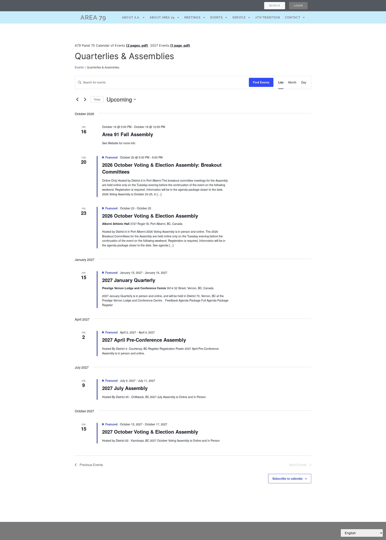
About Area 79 (162, 17)
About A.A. (131, 17)
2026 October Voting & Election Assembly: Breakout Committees (162, 168)
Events (216, 17)
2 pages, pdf (137, 45)
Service (239, 17)
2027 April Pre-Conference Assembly (144, 339)
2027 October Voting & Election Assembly (150, 431)
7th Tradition (267, 17)
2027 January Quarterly (128, 280)
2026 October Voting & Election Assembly (150, 215)
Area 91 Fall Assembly (127, 134)
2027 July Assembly (125, 388)
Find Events (261, 82)
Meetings (192, 17)
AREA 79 (93, 17)
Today (97, 99)
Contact (292, 17)
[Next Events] (85, 99)
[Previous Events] (77, 99)
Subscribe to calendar (287, 478)
